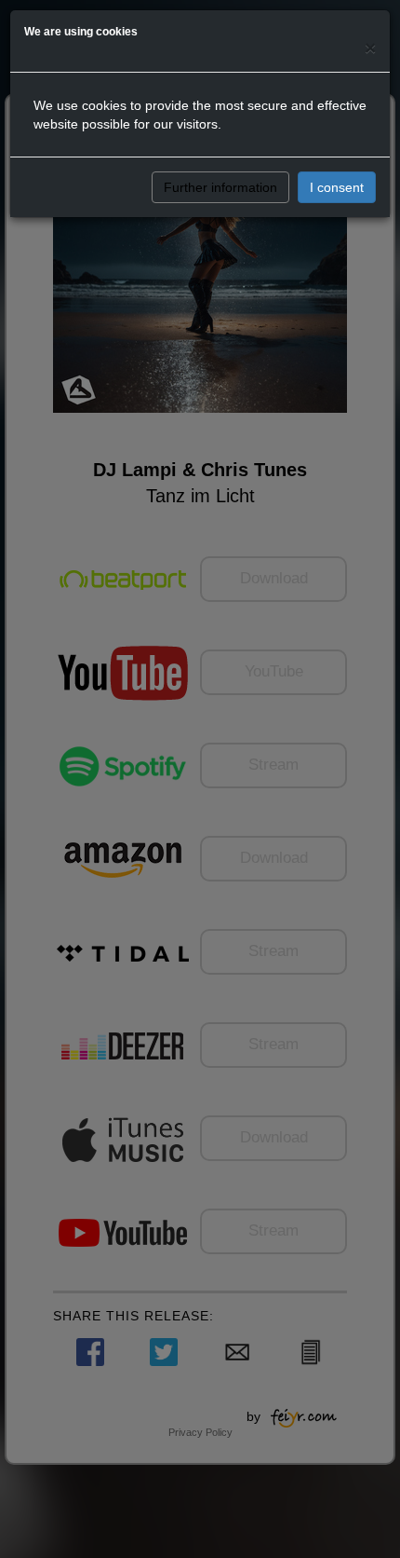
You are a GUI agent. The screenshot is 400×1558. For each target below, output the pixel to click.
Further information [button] (220, 187)
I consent (337, 187)
